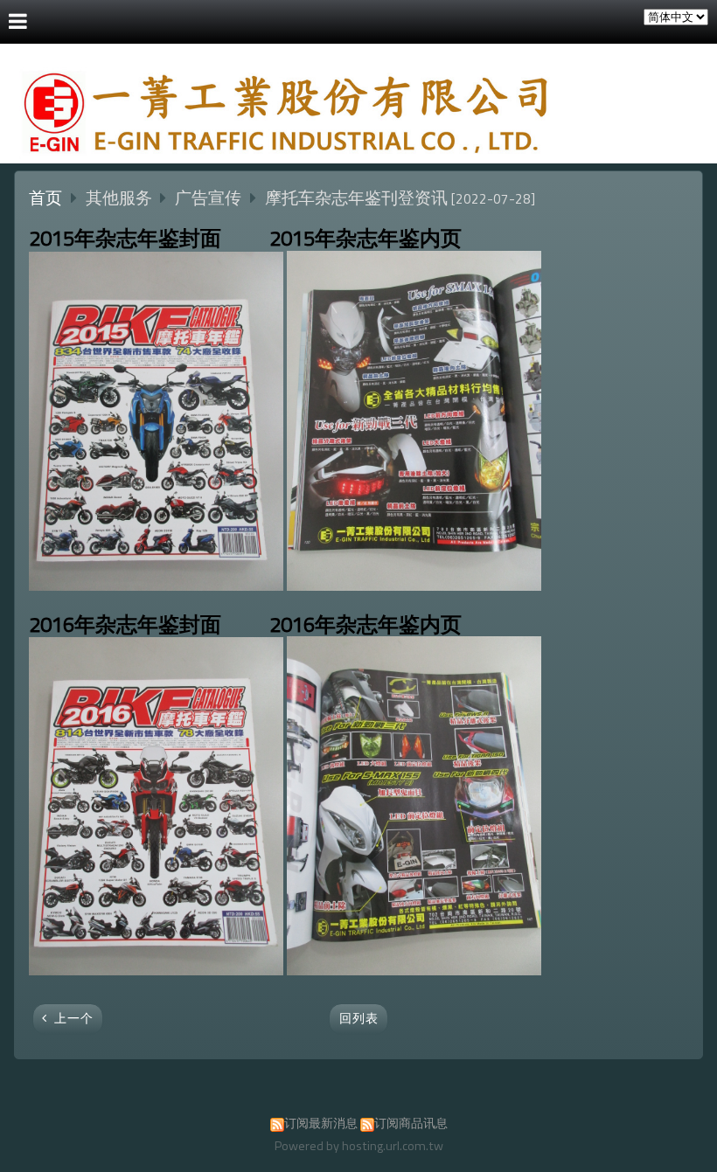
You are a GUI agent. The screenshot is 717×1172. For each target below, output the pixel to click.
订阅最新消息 (321, 1123)
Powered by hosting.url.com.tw (359, 1145)
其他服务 (121, 197)
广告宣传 (208, 197)
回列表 (359, 1018)
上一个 (74, 1018)
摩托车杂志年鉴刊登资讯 (356, 197)
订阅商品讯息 (411, 1123)
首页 (45, 197)
